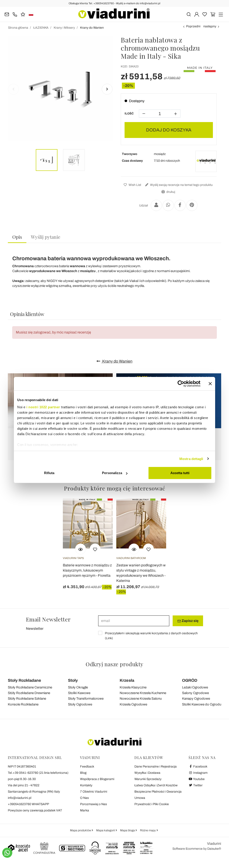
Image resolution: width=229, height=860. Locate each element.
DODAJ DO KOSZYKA (168, 129)
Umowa (139, 798)
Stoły (73, 680)
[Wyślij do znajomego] (156, 205)
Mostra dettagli (191, 459)
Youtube (199, 779)
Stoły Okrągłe (78, 687)
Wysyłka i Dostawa (147, 772)
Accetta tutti (179, 473)
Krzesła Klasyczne (133, 687)
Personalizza (112, 473)
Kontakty (86, 785)
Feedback (87, 766)
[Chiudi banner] (210, 383)
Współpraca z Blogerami (97, 779)
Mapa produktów (81, 830)
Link (109, 638)
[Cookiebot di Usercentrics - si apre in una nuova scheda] (180, 383)
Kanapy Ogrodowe (196, 698)
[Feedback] (23, 14)
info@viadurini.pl (19, 798)
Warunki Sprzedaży (147, 779)
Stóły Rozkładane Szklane (27, 698)
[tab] (17, 237)
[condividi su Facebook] (180, 205)
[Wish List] (95, 549)
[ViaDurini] (114, 13)
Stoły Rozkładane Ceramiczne (30, 687)
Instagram (200, 772)
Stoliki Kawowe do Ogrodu (201, 704)
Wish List (134, 185)
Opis (17, 237)
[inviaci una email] (6, 14)
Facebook (200, 766)
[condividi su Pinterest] (191, 205)
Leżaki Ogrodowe (195, 687)
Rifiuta (49, 473)
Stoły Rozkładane (24, 680)
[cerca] (188, 14)
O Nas (84, 798)
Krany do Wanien (116, 361)
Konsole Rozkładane (23, 704)
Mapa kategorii (106, 830)
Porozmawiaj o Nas (93, 804)
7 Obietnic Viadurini (93, 791)
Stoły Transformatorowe (86, 698)
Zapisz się (189, 621)
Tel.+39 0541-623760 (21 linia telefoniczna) (38, 772)
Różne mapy (148, 830)
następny (209, 26)
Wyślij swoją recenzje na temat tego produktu (181, 185)
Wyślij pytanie (45, 237)
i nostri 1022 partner (43, 407)
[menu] (220, 14)
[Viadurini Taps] (206, 161)
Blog (83, 772)
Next (107, 89)
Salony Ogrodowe (195, 693)
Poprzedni (193, 26)
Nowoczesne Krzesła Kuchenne (143, 693)
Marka (84, 810)
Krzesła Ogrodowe (133, 704)
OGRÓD (189, 680)
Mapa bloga (128, 830)
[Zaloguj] (196, 14)
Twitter (198, 785)
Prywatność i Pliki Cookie (151, 804)
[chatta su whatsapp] (7, 853)
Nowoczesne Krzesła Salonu (141, 698)
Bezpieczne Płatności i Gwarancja (158, 791)
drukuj (170, 192)
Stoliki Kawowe (79, 693)
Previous (13, 89)
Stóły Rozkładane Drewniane (29, 693)
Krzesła (127, 680)
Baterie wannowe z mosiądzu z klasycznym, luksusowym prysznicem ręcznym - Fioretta (87, 570)
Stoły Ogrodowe (80, 704)
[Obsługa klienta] (15, 14)
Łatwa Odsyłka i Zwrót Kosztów (156, 785)
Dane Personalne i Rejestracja (155, 766)
